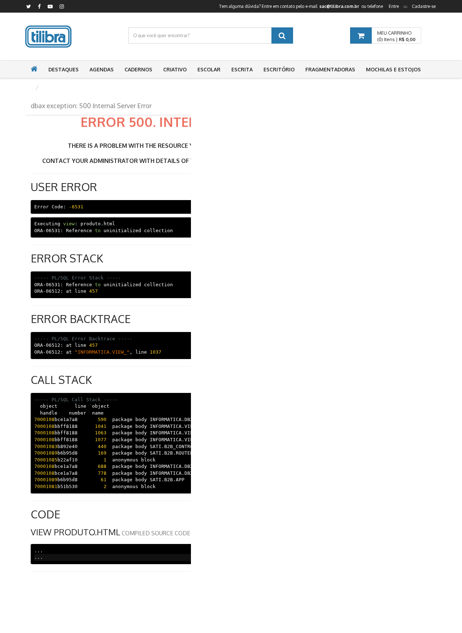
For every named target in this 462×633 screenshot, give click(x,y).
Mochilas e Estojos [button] (393, 69)
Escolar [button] (209, 69)
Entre (394, 6)
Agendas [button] (102, 69)
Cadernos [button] (138, 69)
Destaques (63, 69)
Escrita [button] (242, 69)
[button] (34, 70)
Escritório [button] (279, 69)
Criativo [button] (175, 69)
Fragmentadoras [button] (330, 69)
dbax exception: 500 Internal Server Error (91, 105)
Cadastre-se (424, 6)
